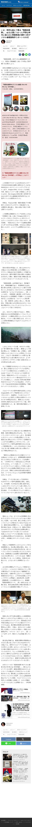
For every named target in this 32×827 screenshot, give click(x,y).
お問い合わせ (18, 822)
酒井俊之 (8, 42)
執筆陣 (17, 824)
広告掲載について (8, 822)
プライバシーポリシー (13, 820)
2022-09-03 (9, 41)
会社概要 (3, 820)
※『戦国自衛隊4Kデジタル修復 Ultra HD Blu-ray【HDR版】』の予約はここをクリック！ (15, 175)
